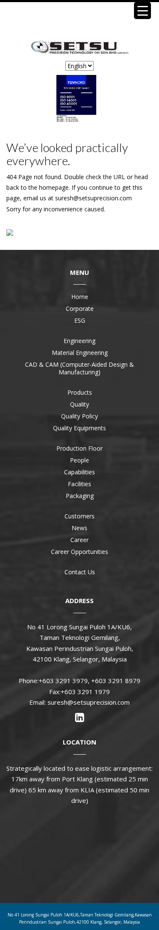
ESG (79, 320)
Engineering (79, 341)
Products (79, 392)
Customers (79, 516)
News (79, 528)
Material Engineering (80, 353)
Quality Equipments (79, 428)
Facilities (79, 484)
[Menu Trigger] (142, 10)
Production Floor (79, 448)
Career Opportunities (79, 552)
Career (79, 540)
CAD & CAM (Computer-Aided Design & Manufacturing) (79, 368)
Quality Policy (79, 416)
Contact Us (79, 572)
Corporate (80, 308)
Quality (79, 404)
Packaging (80, 496)
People (79, 460)
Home (79, 297)
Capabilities (79, 472)
